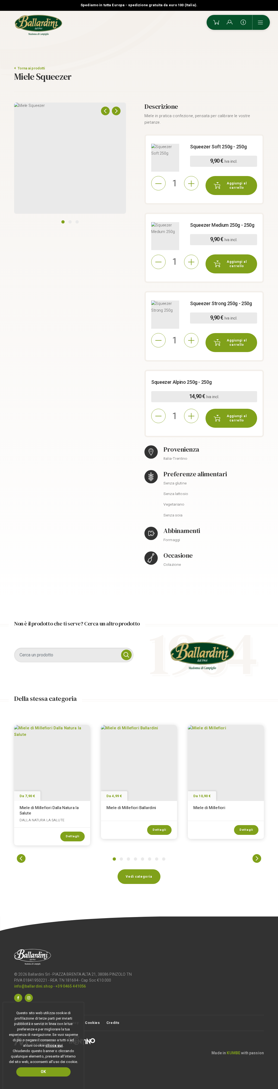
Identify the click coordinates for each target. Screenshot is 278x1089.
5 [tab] (142, 859)
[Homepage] (38, 25)
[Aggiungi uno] (191, 183)
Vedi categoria (139, 876)
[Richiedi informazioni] (243, 22)
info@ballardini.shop (33, 986)
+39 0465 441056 (70, 986)
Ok (43, 1072)
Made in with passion (237, 1053)
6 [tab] (149, 859)
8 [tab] (163, 859)
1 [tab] (63, 221)
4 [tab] (135, 859)
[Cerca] (126, 655)
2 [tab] (70, 221)
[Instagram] (29, 998)
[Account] (229, 22)
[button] (105, 111)
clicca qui (54, 1045)
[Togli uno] (158, 183)
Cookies (92, 1022)
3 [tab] (77, 221)
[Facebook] (18, 998)
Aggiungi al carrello (237, 185)
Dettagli (72, 836)
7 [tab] (156, 859)
